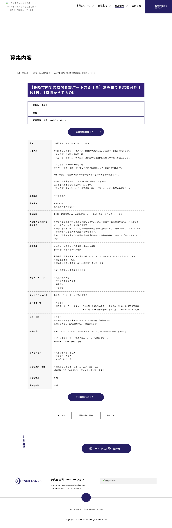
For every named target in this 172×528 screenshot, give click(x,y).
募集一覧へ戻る (86, 415)
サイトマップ (75, 509)
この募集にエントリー (86, 132)
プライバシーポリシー (93, 509)
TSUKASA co (82, 519)
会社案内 (102, 5)
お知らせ (136, 5)
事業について (83, 5)
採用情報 (119, 5)
